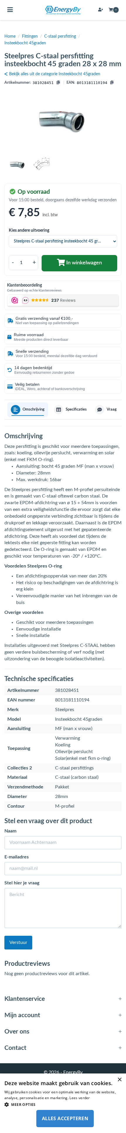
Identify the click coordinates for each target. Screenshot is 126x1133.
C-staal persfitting (60, 36)
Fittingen (30, 36)
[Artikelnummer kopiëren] (58, 83)
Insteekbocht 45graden (25, 43)
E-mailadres (16, 857)
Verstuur (18, 942)
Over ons (16, 1032)
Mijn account (22, 1015)
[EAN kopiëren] (112, 83)
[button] (63, 1104)
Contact (15, 1048)
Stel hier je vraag (21, 883)
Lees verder (79, 1097)
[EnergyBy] (63, 10)
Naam (10, 831)
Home (10, 36)
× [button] (119, 1080)
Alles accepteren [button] (65, 1118)
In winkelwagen (83, 263)
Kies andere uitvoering (29, 230)
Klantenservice (24, 999)
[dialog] (63, 1103)
